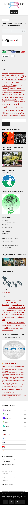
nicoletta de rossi (10, 100)
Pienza (20, 99)
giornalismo (15, 88)
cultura (12, 80)
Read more (20, 502)
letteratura (18, 90)
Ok (5, 502)
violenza (22, 115)
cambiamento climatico (20, 75)
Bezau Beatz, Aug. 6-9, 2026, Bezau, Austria (12, 397)
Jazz (11, 90)
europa (9, 82)
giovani (21, 88)
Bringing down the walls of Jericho (10, 383)
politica (5, 101)
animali (21, 73)
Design (22, 80)
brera (11, 75)
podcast (13, 19)
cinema (5, 77)
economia (4, 82)
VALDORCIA (16, 115)
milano (7, 97)
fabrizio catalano (16, 307)
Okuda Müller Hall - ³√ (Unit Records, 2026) (12, 394)
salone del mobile (12, 107)
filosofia (19, 86)
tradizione (4, 115)
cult (10, 19)
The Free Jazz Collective (10, 363)
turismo (10, 115)
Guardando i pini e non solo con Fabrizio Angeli (13, 491)
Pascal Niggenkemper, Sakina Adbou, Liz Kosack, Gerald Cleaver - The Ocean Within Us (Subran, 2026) (13, 374)
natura (22, 97)
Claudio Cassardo (17, 77)
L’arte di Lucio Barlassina (8, 484)
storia (8, 113)
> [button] (25, 137)
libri (11, 312)
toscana (19, 113)
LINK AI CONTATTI (6, 292)
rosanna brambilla (16, 322)
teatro (12, 113)
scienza (14, 110)
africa (5, 73)
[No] (26, 498)
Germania (6, 88)
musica (16, 97)
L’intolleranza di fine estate (8, 477)
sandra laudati (15, 325)
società (5, 328)
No (11, 502)
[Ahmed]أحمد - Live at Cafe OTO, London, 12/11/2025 (14, 395)
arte (5, 75)
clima (4, 80)
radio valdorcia (11, 101)
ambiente (13, 73)
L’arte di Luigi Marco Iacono (8, 464)
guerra (5, 90)
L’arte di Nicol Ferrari (7, 471)
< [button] (3, 137)
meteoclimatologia (16, 94)
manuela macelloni (9, 92)
